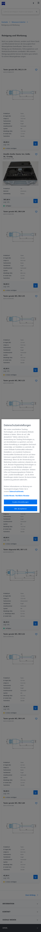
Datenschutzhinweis (16, 491)
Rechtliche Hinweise (22, 495)
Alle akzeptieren (20, 509)
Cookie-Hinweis (9, 495)
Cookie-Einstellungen (20, 502)
